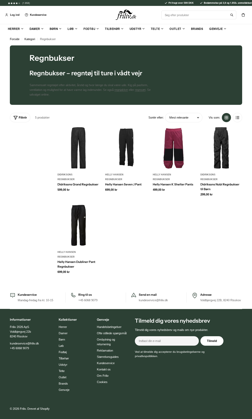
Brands (197, 29)
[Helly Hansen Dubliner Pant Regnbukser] (78, 225)
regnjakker (121, 89)
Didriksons (64, 174)
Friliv (23, 408)
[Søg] (231, 15)
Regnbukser (66, 179)
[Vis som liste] (237, 117)
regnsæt (140, 89)
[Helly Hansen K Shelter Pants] (174, 148)
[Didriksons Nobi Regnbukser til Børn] (221, 148)
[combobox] (194, 15)
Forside (14, 39)
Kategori (29, 39)
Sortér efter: (156, 117)
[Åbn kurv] (243, 15)
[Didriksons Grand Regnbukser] (78, 148)
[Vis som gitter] (226, 117)
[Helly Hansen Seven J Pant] (126, 148)
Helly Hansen (114, 174)
